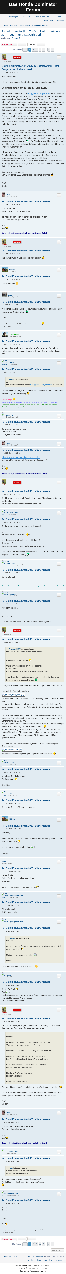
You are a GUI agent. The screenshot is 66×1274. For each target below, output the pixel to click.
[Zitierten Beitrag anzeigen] (30, 379)
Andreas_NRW (12, 512)
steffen (4, 59)
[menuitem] (11, 17)
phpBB (24, 1265)
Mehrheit (9, 415)
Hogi (8, 194)
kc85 (10, 295)
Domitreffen (17, 38)
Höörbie (12, 269)
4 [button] (40, 49)
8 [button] (48, 49)
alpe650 (13, 594)
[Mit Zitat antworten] (59, 57)
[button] (25, 50)
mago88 (5, 861)
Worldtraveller (12, 1193)
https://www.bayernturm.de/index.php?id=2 (21, 457)
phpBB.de (43, 1268)
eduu (9, 975)
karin (12, 762)
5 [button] (43, 49)
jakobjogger (14, 334)
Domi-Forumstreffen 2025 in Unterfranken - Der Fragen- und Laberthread (30, 32)
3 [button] (36, 49)
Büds (13, 563)
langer (11, 362)
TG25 (10, 793)
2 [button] (33, 49)
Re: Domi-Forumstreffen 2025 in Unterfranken (26, 201)
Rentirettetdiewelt (16, 895)
